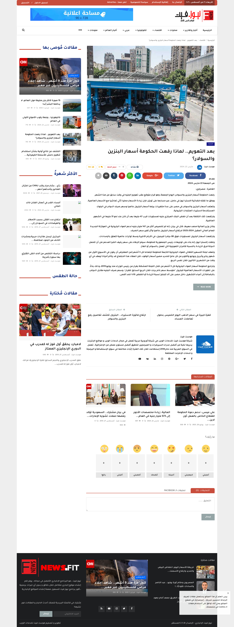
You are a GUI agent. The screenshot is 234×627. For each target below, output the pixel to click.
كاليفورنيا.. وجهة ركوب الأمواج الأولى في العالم (41, 119)
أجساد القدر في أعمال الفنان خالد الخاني (43, 205)
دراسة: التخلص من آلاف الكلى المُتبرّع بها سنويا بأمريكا (41, 256)
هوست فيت (209, 167)
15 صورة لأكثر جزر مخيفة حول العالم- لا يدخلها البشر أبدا (40, 102)
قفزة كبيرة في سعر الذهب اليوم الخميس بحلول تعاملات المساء (184, 317)
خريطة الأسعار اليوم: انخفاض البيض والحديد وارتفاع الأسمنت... (176, 569)
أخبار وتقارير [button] (190, 30)
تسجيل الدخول (41, 3)
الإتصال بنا (177, 2)
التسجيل (25, 3)
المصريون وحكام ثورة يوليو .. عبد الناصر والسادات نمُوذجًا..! (174, 585)
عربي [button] (127, 30)
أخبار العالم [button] (111, 30)
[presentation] (25, 309)
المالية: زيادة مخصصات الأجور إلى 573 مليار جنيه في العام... (151, 414)
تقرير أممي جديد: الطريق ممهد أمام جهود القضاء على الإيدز (173, 600)
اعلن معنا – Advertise (117, 2)
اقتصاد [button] (158, 30)
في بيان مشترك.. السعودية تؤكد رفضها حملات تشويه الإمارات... (106, 414)
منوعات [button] (93, 30)
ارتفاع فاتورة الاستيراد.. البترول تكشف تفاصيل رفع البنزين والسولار (117, 317)
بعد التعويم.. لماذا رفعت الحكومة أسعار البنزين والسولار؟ (42, 136)
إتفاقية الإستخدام (160, 2)
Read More (205, 287)
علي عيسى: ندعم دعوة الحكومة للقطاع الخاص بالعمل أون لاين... (196, 416)
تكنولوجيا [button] (142, 30)
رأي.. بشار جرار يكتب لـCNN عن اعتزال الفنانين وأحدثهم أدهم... (41, 188)
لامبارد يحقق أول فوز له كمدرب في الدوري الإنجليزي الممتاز (55, 347)
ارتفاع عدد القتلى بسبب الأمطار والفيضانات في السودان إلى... (44, 222)
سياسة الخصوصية (139, 2)
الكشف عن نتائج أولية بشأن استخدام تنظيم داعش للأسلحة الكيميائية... (41, 153)
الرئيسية (207, 30)
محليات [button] (173, 30)
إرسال (208, 517)
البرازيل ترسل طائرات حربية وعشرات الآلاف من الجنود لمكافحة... (40, 239)
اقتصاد (202, 41)
